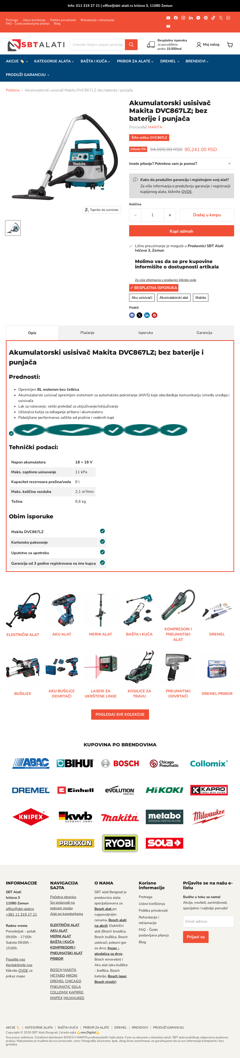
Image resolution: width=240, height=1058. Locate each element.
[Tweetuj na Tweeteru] (139, 315)
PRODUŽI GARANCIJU (26, 74)
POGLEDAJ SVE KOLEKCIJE (120, 714)
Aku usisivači (142, 298)
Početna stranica (63, 897)
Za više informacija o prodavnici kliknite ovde (165, 280)
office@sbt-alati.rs (20, 908)
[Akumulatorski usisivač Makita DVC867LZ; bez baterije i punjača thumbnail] (12, 227)
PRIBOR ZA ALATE (134, 61)
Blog (57, 23)
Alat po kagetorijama (66, 913)
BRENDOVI (196, 61)
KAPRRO (76, 992)
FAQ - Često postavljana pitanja (27, 23)
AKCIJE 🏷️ (15, 61)
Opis (32, 333)
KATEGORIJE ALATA (53, 61)
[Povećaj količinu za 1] (170, 215)
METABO (57, 975)
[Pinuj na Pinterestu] (154, 315)
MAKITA (155, 127)
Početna (12, 90)
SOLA (76, 986)
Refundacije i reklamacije (97, 20)
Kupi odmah (181, 231)
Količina (135, 204)
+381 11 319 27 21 (21, 914)
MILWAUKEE (74, 998)
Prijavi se (196, 937)
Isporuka (146, 332)
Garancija (204, 332)
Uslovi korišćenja (34, 20)
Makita (200, 298)
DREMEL (168, 61)
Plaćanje (87, 332)
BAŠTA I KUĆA (94, 61)
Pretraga (12, 20)
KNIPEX (56, 998)
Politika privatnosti (63, 20)
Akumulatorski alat (174, 298)
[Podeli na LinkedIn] (147, 315)
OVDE (186, 191)
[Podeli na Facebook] (132, 315)
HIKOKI (71, 975)
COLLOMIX (59, 992)
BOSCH (56, 970)
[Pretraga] (131, 44)
